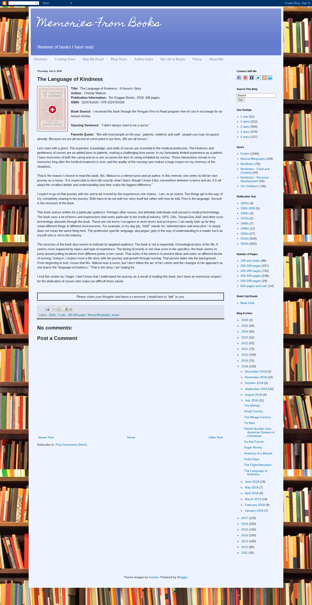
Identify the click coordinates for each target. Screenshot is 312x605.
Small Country (253, 411)
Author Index (143, 59)
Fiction (244, 153)
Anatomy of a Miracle (258, 453)
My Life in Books (172, 59)
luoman (154, 577)
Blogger (182, 577)
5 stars (245, 136)
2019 (245, 360)
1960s (244, 213)
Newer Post (46, 437)
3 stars (62, 315)
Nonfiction (247, 164)
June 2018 (252, 481)
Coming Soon (65, 59)
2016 (245, 523)
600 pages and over (253, 286)
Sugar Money (253, 447)
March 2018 (253, 499)
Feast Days (251, 459)
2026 (245, 320)
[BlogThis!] (59, 309)
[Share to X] (63, 309)
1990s (244, 228)
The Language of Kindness (255, 472)
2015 (245, 529)
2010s (52, 315)
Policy (197, 59)
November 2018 (256, 377)
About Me (216, 59)
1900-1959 (247, 208)
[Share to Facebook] (67, 309)
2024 (245, 331)
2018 (245, 366)
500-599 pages (250, 281)
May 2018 (252, 487)
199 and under (250, 260)
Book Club (247, 303)
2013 (245, 541)
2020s (244, 243)
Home (131, 437)
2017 (245, 518)
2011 (245, 552)
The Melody (252, 405)
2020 (245, 354)
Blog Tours (119, 59)
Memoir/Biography (99, 315)
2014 (245, 535)
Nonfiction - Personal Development (254, 179)
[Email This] (55, 309)
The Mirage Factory (257, 417)
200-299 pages (250, 265)
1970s (244, 218)
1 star (244, 116)
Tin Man (249, 423)
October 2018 (254, 383)
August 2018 (254, 394)
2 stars (245, 121)
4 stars (245, 131)
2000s (244, 233)
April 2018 (252, 493)
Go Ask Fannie (254, 441)
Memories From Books (99, 24)
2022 (245, 343)
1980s (244, 223)
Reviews (40, 59)
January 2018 (254, 510)
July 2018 (252, 400)
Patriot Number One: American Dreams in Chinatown (259, 432)
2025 (245, 325)
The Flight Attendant (257, 465)
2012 (245, 547)
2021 (245, 349)
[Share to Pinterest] (71, 309)
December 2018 (256, 371)
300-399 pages (77, 315)
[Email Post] (47, 309)
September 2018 (256, 389)
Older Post (216, 437)
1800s (244, 203)
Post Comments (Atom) (71, 444)
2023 (245, 337)
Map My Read (93, 59)
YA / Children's (250, 186)
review (115, 315)
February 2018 (255, 505)
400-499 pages (250, 275)
